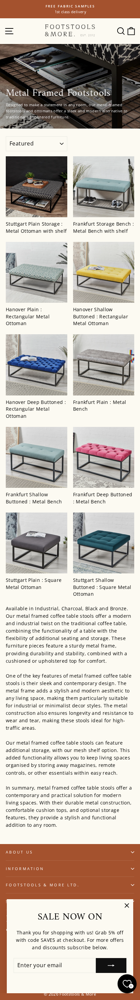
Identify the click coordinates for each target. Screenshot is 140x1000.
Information (25, 868)
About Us (19, 852)
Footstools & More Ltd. (43, 884)
